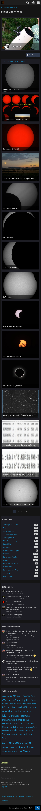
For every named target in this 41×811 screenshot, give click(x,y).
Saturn (6, 734)
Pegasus (4, 787)
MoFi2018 (27, 711)
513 (22, 511)
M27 (34, 703)
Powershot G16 (26, 730)
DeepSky (26, 696)
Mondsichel (23, 719)
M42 (14, 707)
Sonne (5, 738)
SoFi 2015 (27, 734)
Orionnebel (7, 727)
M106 (4, 711)
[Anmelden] (33, 2)
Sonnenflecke (26, 747)
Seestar (14, 734)
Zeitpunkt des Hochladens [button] (16, 61)
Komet (33, 700)
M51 (25, 707)
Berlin (19, 696)
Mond (6, 715)
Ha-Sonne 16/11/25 (12, 675)
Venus (26, 751)
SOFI (20, 734)
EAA (33, 696)
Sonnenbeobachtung (16, 743)
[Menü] (38, 3)
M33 (9, 707)
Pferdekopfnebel (31, 727)
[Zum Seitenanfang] (37, 808)
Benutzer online (8, 778)
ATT (14, 696)
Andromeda (7, 696)
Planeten (5, 730)
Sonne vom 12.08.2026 (14, 602)
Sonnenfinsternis (9, 747)
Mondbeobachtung (20, 715)
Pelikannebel (18, 727)
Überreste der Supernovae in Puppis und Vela (22, 661)
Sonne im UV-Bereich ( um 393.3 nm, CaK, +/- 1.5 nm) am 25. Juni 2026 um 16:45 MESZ (21, 632)
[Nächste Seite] (26, 511)
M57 (30, 707)
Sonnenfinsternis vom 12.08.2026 (17, 597)
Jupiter (25, 700)
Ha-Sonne (16, 700)
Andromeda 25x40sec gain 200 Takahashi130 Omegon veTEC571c (21, 651)
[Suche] (28, 3)
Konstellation (20, 703)
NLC (22, 723)
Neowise (6, 723)
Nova (27, 723)
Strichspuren (17, 751)
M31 (4, 707)
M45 (20, 707)
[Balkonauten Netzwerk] (3, 3)
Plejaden (14, 730)
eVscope (6, 700)
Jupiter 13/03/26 (11, 643)
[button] (38, 55)
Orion (32, 723)
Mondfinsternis (9, 719)
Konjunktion (7, 703)
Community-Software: (20, 808)
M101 (35, 707)
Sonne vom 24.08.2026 (14, 591)
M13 (29, 703)
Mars (10, 711)
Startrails (6, 751)
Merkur (18, 711)
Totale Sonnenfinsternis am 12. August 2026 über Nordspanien (21, 608)
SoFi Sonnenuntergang (14, 615)
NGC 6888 (15, 723)
